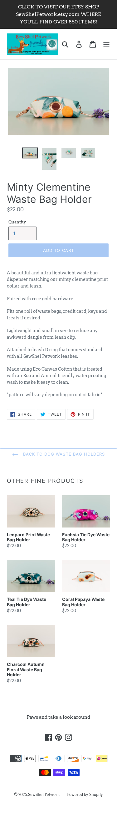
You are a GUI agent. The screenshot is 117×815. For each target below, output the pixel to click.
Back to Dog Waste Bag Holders (63, 454)
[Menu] (106, 44)
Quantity (17, 222)
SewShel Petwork (44, 794)
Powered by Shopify (85, 794)
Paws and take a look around (58, 717)
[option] (30, 154)
